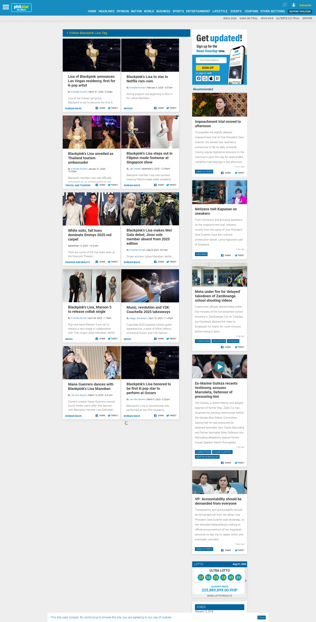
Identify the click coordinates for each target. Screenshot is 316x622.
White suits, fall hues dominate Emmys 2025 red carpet (89, 234)
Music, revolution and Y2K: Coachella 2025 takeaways (148, 309)
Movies (128, 108)
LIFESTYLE (219, 11)
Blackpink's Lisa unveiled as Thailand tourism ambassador (90, 158)
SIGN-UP (208, 68)
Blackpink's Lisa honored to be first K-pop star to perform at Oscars (149, 388)
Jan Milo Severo (78, 395)
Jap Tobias (134, 168)
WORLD (149, 11)
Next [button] (245, 580)
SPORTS (178, 11)
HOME (92, 11)
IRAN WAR (267, 18)
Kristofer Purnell (79, 92)
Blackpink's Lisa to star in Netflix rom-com (147, 79)
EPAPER (307, 18)
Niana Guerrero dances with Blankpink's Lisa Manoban (90, 386)
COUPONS (251, 11)
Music (69, 339)
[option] (219, 580)
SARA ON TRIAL (249, 18)
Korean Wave (73, 108)
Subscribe (305, 5)
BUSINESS (163, 11)
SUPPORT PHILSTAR (300, 11)
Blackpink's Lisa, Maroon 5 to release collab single (89, 309)
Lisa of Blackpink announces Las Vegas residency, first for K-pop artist (91, 80)
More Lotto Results (219, 596)
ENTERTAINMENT (198, 11)
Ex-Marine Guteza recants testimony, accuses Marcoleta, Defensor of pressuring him (216, 390)
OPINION (123, 11)
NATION (136, 11)
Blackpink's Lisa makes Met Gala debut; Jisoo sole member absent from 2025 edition (149, 237)
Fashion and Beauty (77, 262)
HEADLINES (106, 11)
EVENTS (236, 11)
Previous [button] (193, 580)
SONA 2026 (230, 18)
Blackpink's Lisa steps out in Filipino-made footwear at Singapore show (149, 157)
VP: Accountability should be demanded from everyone (218, 501)
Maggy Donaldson (138, 318)
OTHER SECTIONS (272, 11)
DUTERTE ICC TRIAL (288, 18)
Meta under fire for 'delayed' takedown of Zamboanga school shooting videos (217, 296)
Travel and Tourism (77, 185)
